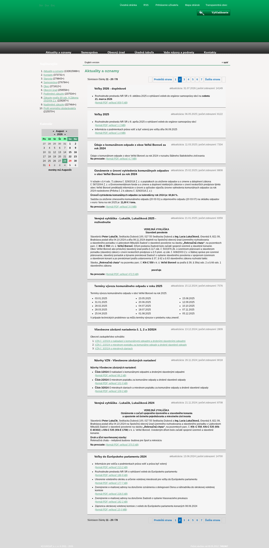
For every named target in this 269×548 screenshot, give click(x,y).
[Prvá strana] (150, 79)
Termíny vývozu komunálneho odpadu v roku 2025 (128, 286)
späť (225, 62)
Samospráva (50, 82)
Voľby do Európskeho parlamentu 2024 (120, 456)
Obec (46, 86)
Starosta (48, 78)
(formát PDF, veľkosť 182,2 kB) (111, 501)
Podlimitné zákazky (54, 93)
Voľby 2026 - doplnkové (110, 88)
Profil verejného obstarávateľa (60, 108)
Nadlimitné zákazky (54, 104)
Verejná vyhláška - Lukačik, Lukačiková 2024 (124, 402)
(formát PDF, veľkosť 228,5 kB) (111, 494)
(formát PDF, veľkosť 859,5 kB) (111, 102)
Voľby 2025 (101, 114)
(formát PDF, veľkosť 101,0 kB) (111, 383)
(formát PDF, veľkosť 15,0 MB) (111, 509)
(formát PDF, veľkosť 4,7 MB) (121, 158)
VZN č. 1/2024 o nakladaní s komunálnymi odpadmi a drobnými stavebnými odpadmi (140, 341)
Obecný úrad (50, 90)
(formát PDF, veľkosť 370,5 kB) (122, 444)
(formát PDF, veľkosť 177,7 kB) (111, 483)
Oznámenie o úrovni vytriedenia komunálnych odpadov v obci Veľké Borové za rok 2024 (131, 172)
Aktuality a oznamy (54, 71)
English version (53, 5)
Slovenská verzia (41, 5)
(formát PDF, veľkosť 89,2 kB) (110, 375)
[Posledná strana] (224, 79)
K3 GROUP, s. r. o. (50, 546)
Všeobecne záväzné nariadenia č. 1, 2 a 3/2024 (125, 329)
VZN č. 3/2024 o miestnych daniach (114, 348)
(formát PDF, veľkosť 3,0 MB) (121, 206)
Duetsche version (47, 5)
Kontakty (48, 75)
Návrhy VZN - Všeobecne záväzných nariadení (125, 360)
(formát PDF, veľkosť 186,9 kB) (111, 475)
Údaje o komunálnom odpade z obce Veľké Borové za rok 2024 (130, 146)
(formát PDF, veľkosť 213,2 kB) (111, 467)
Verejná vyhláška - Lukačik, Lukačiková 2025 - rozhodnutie (125, 220)
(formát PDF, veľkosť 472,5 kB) (122, 274)
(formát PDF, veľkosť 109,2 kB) (111, 391)
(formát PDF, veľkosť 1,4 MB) (110, 133)
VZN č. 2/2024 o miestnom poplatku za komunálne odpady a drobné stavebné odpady (141, 344)
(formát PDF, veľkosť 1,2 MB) (110, 125)
